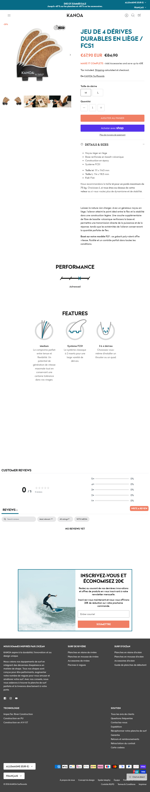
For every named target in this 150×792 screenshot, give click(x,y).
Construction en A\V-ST (16, 722)
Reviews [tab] (10, 510)
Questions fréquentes (122, 718)
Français (139, 7)
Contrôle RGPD (107, 784)
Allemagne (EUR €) (134, 2)
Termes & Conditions (126, 784)
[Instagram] (10, 698)
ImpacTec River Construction (18, 714)
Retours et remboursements (125, 739)
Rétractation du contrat (123, 743)
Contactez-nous (119, 722)
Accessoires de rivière (79, 660)
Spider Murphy (104, 780)
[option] (37, 58)
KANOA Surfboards (94, 76)
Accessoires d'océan (124, 660)
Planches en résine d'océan (128, 652)
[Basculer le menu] (10, 15)
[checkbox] (82, 519)
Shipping (99, 70)
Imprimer (142, 784)
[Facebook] (5, 698)
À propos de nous (67, 780)
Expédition (116, 726)
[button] (112, 479)
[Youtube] (16, 698)
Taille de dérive (89, 86)
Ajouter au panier (112, 118)
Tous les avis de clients (122, 714)
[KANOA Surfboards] (75, 15)
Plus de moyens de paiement (113, 135)
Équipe (117, 780)
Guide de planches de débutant (130, 664)
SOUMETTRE (104, 624)
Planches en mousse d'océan (129, 656)
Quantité (86, 101)
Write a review (139, 508)
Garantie (115, 734)
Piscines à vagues (77, 664)
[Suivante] (70, 55)
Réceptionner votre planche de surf (128, 730)
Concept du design (86, 780)
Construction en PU (13, 718)
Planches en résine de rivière (82, 652)
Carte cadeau (118, 747)
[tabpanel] (75, 538)
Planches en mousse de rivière (83, 656)
